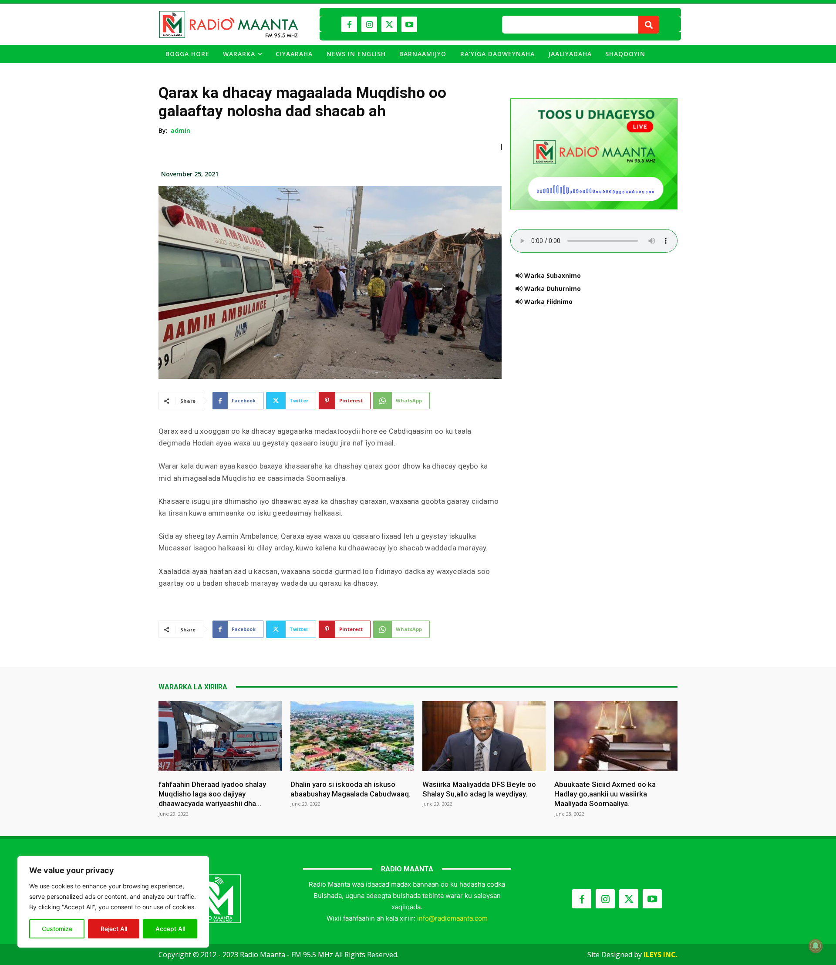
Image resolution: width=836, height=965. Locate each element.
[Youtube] (409, 24)
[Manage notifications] (816, 946)
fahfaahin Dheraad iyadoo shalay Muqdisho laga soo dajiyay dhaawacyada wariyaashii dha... (212, 794)
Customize (57, 928)
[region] (113, 902)
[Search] (648, 25)
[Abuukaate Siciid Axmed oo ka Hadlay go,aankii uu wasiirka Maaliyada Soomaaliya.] (616, 736)
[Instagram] (369, 24)
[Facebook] (349, 24)
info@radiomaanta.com (452, 918)
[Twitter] (389, 24)
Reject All (114, 928)
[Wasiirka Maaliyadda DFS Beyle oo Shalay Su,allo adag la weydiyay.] (484, 736)
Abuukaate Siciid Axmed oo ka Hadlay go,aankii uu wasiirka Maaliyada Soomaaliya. (605, 794)
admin (181, 130)
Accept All (170, 928)
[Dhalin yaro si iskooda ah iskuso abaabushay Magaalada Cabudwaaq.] (352, 736)
